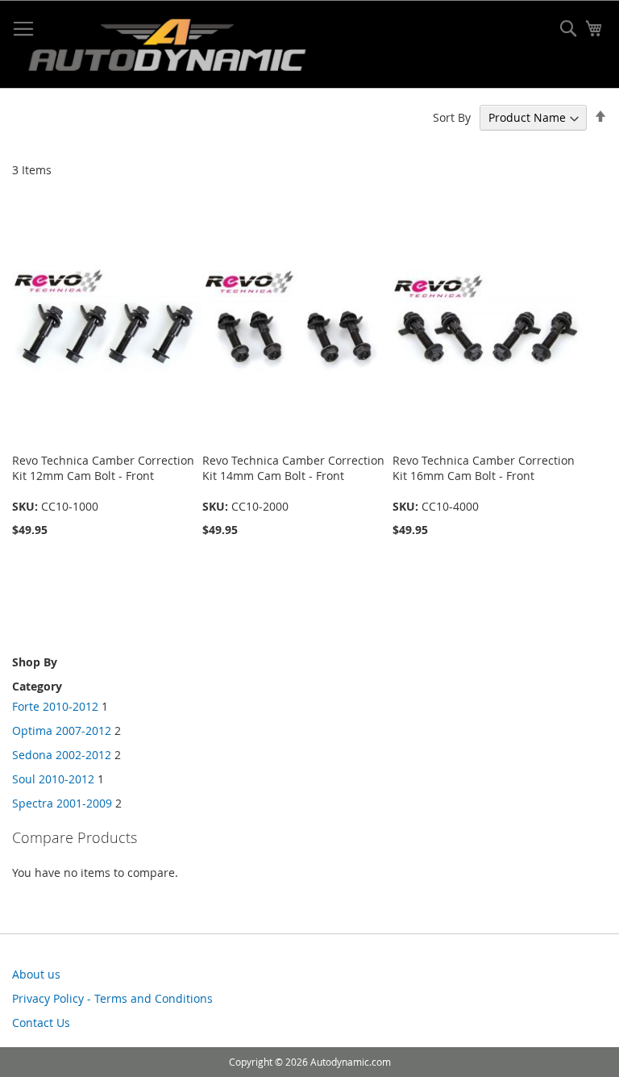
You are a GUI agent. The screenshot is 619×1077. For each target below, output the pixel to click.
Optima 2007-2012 (61, 730)
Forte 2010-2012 (55, 706)
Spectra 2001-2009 (62, 803)
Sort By (452, 117)
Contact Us (41, 1022)
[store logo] (167, 48)
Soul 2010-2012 (53, 779)
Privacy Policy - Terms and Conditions (112, 998)
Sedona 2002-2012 (61, 754)
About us (36, 974)
